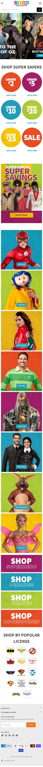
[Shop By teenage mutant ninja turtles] (16, 694)
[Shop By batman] (10, 651)
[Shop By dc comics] (32, 672)
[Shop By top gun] (27, 694)
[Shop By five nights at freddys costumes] (32, 661)
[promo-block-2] (21, 582)
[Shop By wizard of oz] (21, 661)
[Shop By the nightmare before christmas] (21, 683)
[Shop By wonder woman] (21, 651)
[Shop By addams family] (32, 683)
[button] (2, 761)
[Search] (39, 9)
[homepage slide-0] (21, 193)
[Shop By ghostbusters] (32, 651)
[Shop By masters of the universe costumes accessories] (10, 672)
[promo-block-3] (21, 601)
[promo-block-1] (21, 564)
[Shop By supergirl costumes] (21, 672)
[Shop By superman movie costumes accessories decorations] (10, 683)
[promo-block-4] (21, 619)
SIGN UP (31, 725)
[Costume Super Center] (21, 3)
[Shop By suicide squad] (10, 661)
